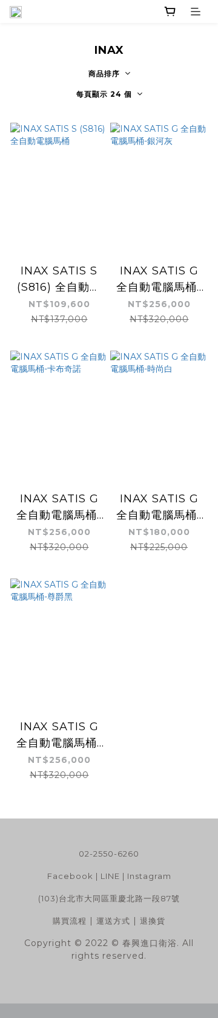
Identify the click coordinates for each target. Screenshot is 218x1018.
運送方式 (113, 921)
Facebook (70, 876)
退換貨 (152, 921)
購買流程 (70, 921)
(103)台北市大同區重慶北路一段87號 (109, 898)
